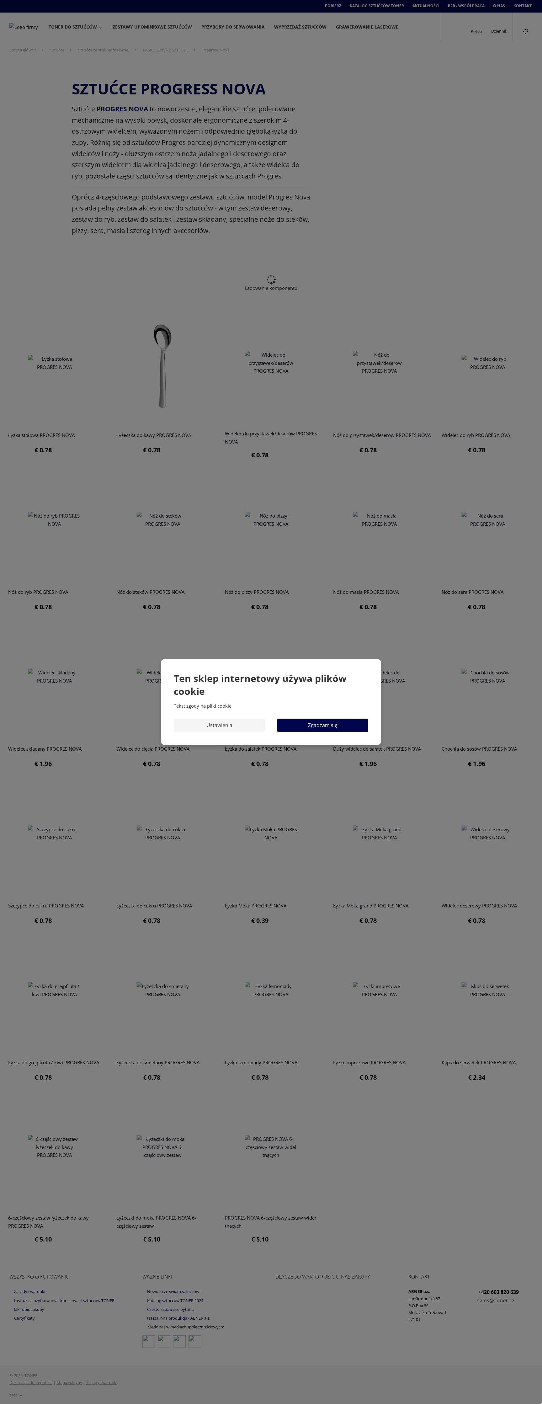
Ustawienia (219, 725)
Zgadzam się (322, 725)
